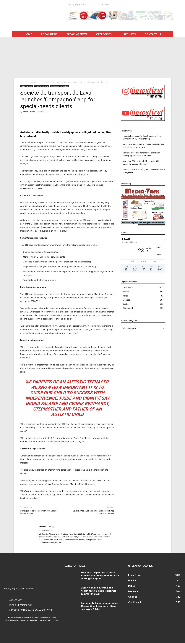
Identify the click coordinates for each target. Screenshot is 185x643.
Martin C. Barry (29, 112)
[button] (125, 4)
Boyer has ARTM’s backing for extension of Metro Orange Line (144, 171)
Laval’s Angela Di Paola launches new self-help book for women (93, 512)
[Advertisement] (92, 58)
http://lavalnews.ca (45, 530)
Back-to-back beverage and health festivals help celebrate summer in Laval (143, 145)
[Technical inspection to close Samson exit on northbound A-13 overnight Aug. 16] (72, 576)
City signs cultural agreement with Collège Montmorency (38, 512)
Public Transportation (41, 86)
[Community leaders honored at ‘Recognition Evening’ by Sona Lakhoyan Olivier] (72, 606)
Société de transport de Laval (59, 86)
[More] (115, 122)
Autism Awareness (35, 82)
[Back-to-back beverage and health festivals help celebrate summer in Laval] (72, 591)
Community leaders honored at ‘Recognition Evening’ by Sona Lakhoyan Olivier (141, 154)
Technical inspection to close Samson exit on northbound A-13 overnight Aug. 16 (142, 137)
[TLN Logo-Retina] (36, 14)
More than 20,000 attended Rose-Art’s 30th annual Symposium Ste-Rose (141, 162)
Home (22, 82)
